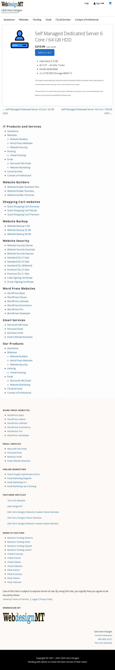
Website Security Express (20, 253)
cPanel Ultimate (14, 566)
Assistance (9, 19)
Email (48, 19)
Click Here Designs (11, 10)
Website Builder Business (20, 190)
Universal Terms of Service (16, 599)
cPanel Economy (15, 553)
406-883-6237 (105, 639)
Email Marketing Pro (17, 482)
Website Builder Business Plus (23, 186)
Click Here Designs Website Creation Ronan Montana (32, 523)
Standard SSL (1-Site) (18, 257)
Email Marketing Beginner (19, 478)
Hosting (37, 19)
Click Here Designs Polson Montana (24, 517)
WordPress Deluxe (17, 297)
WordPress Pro (15, 309)
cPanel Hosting (18, 155)
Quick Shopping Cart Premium (23, 214)
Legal (34, 599)
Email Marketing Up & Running (21, 486)
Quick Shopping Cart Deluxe (22, 210)
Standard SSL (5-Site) (18, 261)
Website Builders (19, 139)
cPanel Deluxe (14, 562)
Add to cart (44, 52)
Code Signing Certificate (19, 277)
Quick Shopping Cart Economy (23, 206)
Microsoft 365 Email (20, 163)
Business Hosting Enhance (20, 537)
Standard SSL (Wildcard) (19, 265)
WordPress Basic (16, 293)
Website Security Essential (21, 249)
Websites (23, 19)
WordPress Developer (18, 313)
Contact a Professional (86, 19)
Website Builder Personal (20, 195)
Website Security (19, 147)
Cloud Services (63, 19)
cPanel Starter (14, 557)
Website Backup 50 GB (19, 234)
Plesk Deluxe (13, 578)
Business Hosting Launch (19, 549)
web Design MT (15, 506)
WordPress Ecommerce (19, 305)
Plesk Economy (14, 574)
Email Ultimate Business (20, 336)
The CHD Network (16, 500)
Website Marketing (20, 167)
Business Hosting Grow (18, 541)
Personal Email (15, 328)
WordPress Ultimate (17, 301)
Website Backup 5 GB (18, 225)
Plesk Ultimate (14, 582)
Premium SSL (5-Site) (18, 269)
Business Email (15, 332)
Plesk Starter (13, 570)
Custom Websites (103, 635)
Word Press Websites (21, 143)
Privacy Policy (46, 599)
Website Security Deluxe (20, 245)
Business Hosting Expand (19, 545)
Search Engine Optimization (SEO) (23, 474)
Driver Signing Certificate (20, 281)
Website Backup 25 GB (19, 230)
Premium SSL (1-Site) (18, 273)
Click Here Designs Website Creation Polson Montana (33, 512)
